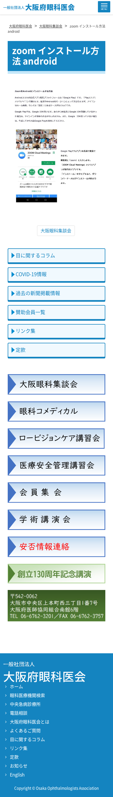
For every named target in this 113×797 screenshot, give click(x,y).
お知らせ (18, 766)
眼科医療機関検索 (27, 695)
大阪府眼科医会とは (29, 722)
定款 (21, 349)
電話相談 (18, 713)
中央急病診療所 (25, 704)
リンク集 (25, 330)
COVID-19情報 (31, 274)
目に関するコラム (35, 255)
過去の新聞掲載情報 (38, 293)
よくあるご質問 (25, 730)
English (17, 774)
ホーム (16, 686)
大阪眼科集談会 (56, 231)
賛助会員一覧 (30, 312)
